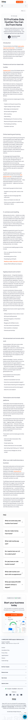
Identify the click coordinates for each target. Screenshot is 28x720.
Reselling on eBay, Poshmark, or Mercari (13, 261)
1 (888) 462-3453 (7, 639)
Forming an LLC (17, 471)
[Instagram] (6, 695)
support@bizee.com (18, 639)
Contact (3, 647)
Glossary (3, 658)
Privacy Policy (4, 652)
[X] (14, 695)
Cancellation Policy (6, 650)
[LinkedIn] (17, 695)
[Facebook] (10, 695)
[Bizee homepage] (4, 2)
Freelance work (6, 70)
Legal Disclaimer (5, 655)
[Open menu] (25, 2)
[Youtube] (21, 695)
